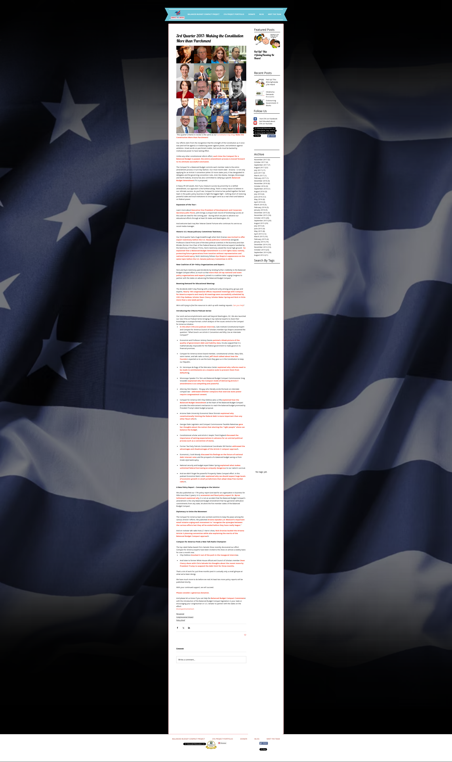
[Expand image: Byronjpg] (202, 89)
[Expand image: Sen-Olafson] (202, 54)
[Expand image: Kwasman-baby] (202, 107)
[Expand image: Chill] (237, 124)
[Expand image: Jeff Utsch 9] (202, 72)
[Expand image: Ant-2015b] (237, 89)
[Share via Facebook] (177, 628)
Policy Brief (180, 620)
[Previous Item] (258, 41)
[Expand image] (185, 54)
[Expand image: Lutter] (185, 72)
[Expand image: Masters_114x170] (185, 124)
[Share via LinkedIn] (189, 628)
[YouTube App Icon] (255, 123)
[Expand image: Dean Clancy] (220, 89)
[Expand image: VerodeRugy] (185, 89)
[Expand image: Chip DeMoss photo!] (220, 124)
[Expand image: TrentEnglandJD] (185, 107)
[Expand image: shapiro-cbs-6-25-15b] (237, 54)
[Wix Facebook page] (255, 119)
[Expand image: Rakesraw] (220, 54)
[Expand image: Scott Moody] (220, 72)
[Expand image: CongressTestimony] (237, 107)
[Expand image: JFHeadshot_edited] (202, 124)
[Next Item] (276, 41)
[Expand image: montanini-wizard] (220, 107)
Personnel (180, 614)
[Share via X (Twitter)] (183, 628)
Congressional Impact (184, 617)
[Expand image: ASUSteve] (237, 72)
